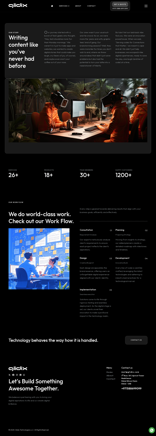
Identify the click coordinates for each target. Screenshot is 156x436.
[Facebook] (13, 374)
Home (110, 372)
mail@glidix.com (130, 372)
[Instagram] (17, 374)
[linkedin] (20, 374)
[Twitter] (9, 374)
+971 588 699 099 (120, 8)
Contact (91, 6)
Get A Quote (120, 4)
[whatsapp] (24, 374)
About (78, 6)
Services (63, 6)
